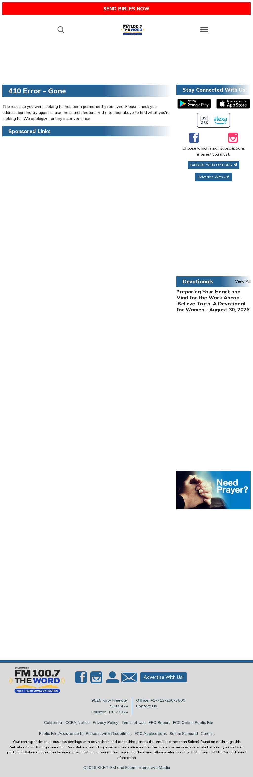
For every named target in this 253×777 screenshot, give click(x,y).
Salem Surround (184, 733)
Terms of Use (133, 722)
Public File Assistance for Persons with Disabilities (85, 733)
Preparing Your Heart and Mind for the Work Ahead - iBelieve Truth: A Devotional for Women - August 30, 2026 (212, 301)
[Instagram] (233, 137)
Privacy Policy (105, 722)
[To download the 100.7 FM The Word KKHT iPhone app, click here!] (233, 104)
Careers (208, 733)
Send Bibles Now (126, 8)
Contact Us (146, 706)
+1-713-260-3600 (167, 700)
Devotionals (197, 281)
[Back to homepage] (132, 29)
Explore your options (211, 165)
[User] (112, 680)
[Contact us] (127, 678)
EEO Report (159, 722)
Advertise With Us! (213, 177)
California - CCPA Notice (67, 722)
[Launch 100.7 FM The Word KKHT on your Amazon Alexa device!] (213, 120)
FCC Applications (151, 733)
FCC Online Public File (193, 722)
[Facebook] (194, 137)
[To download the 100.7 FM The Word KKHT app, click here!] (194, 104)
